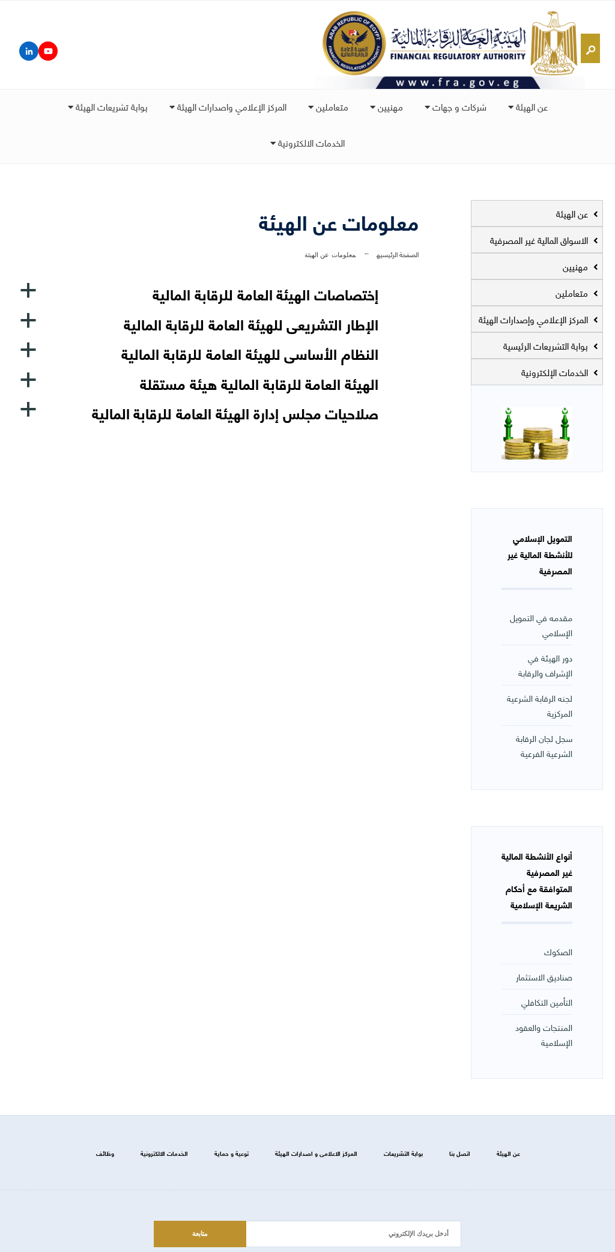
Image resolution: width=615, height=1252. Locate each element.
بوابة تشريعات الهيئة (110, 106)
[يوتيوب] (48, 51)
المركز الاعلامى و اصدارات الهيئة (316, 1153)
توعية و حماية (231, 1153)
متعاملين (331, 106)
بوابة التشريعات (403, 1153)
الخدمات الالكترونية (310, 142)
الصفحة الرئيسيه (398, 254)
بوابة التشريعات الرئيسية (546, 345)
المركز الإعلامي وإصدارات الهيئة (534, 319)
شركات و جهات (458, 106)
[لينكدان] (28, 51)
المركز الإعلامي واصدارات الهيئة (230, 106)
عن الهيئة (531, 106)
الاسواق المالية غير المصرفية (540, 239)
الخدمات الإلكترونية (555, 371)
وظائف (105, 1153)
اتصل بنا (459, 1153)
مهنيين (389, 106)
